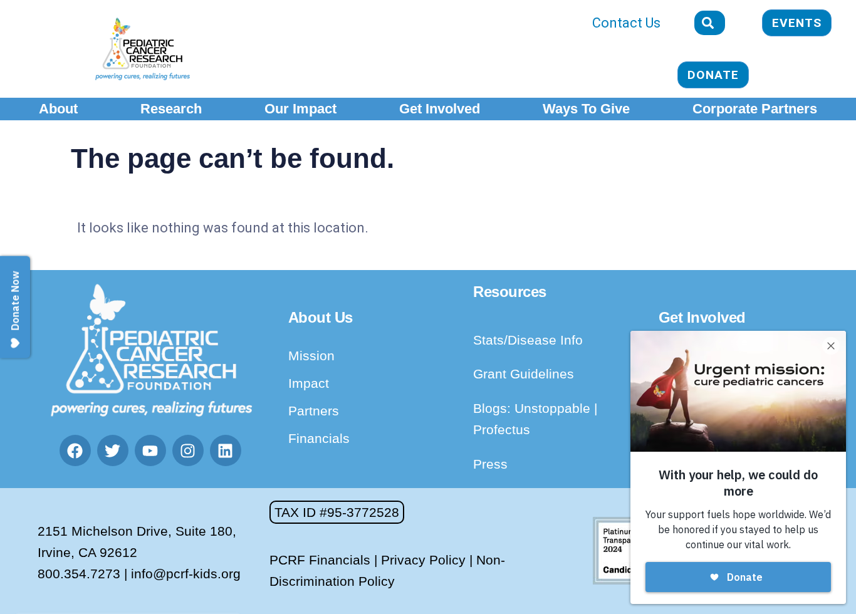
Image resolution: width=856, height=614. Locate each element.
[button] (336, 512)
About (58, 109)
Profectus (501, 429)
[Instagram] (188, 450)
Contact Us (626, 23)
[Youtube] (150, 450)
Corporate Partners (754, 109)
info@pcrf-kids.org (186, 573)
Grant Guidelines (523, 374)
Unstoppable (554, 408)
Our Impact (300, 109)
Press (490, 464)
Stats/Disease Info (528, 340)
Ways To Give (586, 109)
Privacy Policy (423, 560)
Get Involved (439, 109)
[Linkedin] (225, 450)
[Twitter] (112, 450)
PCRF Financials (319, 560)
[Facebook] (75, 450)
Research (171, 109)
